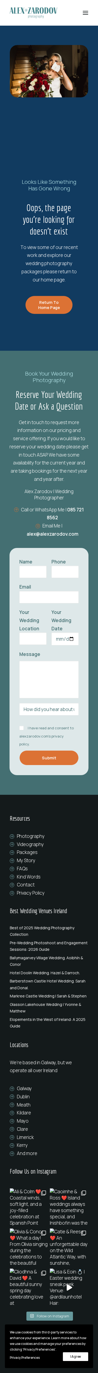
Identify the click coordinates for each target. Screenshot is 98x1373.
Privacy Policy (31, 893)
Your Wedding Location (29, 620)
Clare (22, 1129)
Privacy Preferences (24, 1357)
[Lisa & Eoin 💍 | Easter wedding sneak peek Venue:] (69, 1288)
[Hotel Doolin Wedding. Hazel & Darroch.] (49, 972)
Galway (24, 1088)
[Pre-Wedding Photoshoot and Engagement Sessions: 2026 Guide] (49, 946)
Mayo (23, 1121)
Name (25, 562)
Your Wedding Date (61, 620)
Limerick (25, 1137)
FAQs (22, 868)
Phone (58, 562)
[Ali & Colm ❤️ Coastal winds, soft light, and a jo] (29, 1207)
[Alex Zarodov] (33, 12)
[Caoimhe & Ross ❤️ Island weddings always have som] (69, 1207)
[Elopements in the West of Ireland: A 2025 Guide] (49, 1023)
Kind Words (29, 877)
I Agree (75, 1356)
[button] (85, 13)
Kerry (22, 1145)
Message (29, 654)
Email (25, 587)
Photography (31, 836)
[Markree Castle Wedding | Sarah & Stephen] (49, 996)
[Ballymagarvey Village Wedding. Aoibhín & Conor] (49, 961)
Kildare (24, 1113)
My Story (26, 860)
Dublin (23, 1096)
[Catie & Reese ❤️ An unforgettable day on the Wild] (69, 1247)
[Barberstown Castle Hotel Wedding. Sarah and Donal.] (49, 984)
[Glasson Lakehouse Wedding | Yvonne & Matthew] (49, 1008)
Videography (30, 844)
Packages (27, 852)
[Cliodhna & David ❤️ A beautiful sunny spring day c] (29, 1288)
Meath (23, 1105)
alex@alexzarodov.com (52, 534)
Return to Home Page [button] (49, 305)
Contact (26, 885)
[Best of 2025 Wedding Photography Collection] (49, 931)
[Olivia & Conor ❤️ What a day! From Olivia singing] (29, 1247)
